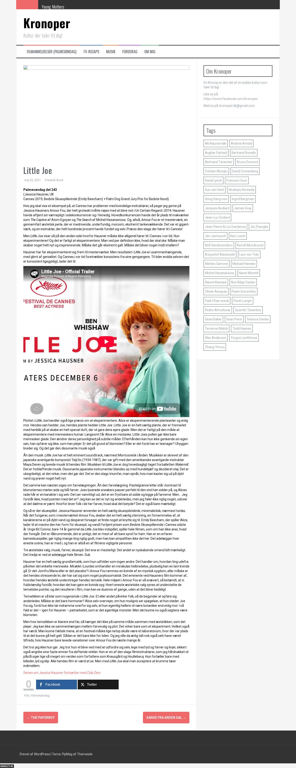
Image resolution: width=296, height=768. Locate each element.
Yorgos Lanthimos (244, 338)
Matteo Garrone (216, 264)
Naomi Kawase (216, 282)
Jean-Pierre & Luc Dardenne (225, 227)
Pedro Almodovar (218, 310)
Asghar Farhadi (216, 153)
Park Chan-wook (217, 301)
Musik (110, 51)
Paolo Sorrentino (243, 291)
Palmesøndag (40, 695)
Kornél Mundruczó (250, 245)
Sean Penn (234, 319)
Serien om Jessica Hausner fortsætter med (56, 673)
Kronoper (46, 23)
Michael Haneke (244, 264)
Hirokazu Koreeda (241, 190)
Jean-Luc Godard (217, 217)
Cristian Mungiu (216, 171)
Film (27, 695)
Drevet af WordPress (35, 754)
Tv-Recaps (91, 51)
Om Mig (149, 51)
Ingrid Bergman (243, 199)
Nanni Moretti (249, 273)
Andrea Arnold (241, 143)
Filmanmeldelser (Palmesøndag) (51, 51)
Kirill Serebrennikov (219, 245)
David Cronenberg (245, 171)
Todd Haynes (241, 328)
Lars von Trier (249, 254)
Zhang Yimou (215, 347)
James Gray (243, 208)
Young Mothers (53, 7)
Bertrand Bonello (243, 153)
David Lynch (213, 180)
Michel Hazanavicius (219, 273)
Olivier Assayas (216, 291)
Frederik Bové (54, 180)
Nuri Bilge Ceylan (243, 282)
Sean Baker (213, 319)
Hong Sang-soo (216, 199)
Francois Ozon (236, 180)
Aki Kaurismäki (215, 143)
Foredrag (129, 51)
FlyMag (67, 754)
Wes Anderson (215, 338)
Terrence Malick (216, 328)
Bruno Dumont (247, 162)
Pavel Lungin (242, 301)
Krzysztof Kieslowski (220, 254)
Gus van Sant (214, 190)
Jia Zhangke (259, 227)
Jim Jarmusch (215, 236)
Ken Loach (237, 236)
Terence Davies (258, 319)
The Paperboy (41, 717)
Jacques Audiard (217, 208)
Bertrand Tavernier (218, 162)
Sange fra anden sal (166, 717)
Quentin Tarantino (248, 310)
